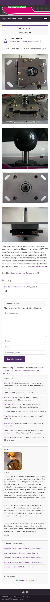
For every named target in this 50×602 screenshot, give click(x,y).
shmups (22, 273)
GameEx (7, 416)
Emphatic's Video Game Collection (16, 18)
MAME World (9, 393)
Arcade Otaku (9, 397)
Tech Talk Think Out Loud (13, 287)
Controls (14, 273)
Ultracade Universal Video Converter (28, 548)
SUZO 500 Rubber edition (24, 567)
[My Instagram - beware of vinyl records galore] (27, 591)
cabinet (7, 273)
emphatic (15, 41)
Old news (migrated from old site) (30, 41)
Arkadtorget (8, 423)
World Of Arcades (10, 430)
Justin (6, 553)
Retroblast (8, 383)
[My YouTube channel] (23, 591)
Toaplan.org (8, 404)
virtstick (36, 273)
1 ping (8, 280)
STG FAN (7, 411)
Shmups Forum (9, 437)
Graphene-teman (18, 599)
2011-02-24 (23, 33)
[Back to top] (45, 597)
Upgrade (28, 273)
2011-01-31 (26, 28)
